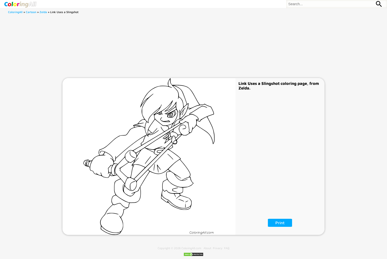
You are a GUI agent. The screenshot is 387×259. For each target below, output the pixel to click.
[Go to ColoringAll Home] (20, 4)
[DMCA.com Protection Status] (193, 255)
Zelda (43, 12)
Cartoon (31, 12)
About (207, 248)
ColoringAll (15, 12)
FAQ (226, 248)
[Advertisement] (193, 48)
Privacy (218, 248)
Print (280, 222)
